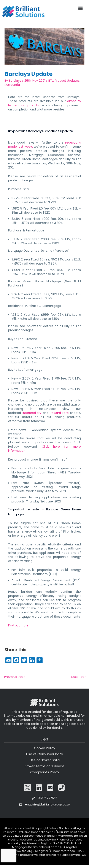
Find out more (18, 625)
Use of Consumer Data (44, 754)
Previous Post (14, 677)
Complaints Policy (44, 772)
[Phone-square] (61, 787)
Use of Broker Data (45, 760)
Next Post (78, 677)
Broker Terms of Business (45, 766)
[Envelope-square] (50, 787)
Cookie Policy (44, 748)
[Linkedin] (39, 787)
